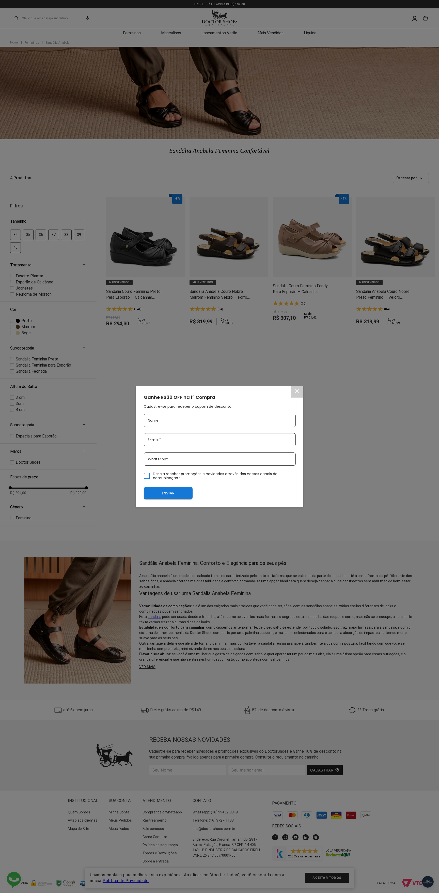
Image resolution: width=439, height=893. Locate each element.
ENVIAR (168, 493)
